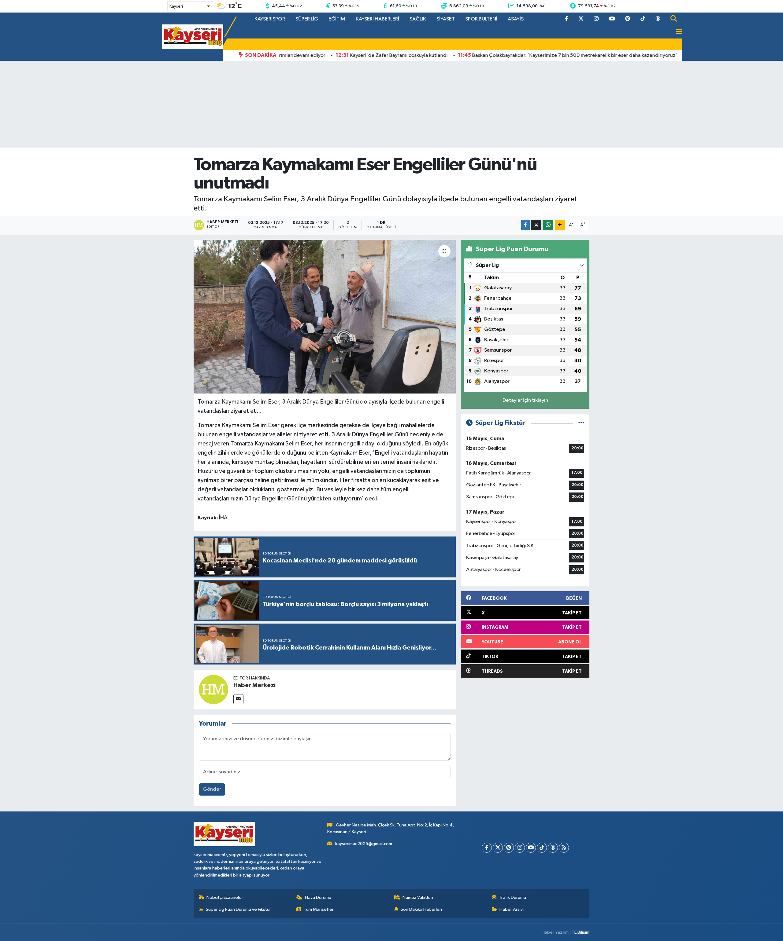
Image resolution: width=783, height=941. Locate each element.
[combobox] (190, 6)
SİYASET (445, 19)
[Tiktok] (542, 848)
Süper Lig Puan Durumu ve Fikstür (238, 909)
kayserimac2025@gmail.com (363, 843)
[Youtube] (531, 848)
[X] (498, 848)
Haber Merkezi (254, 685)
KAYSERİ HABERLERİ (377, 19)
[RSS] (564, 848)
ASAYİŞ (516, 19)
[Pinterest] (509, 848)
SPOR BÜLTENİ (481, 19)
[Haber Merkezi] (213, 689)
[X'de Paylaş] (536, 225)
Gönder (212, 789)
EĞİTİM (336, 19)
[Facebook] (487, 848)
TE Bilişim (580, 932)
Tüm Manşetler (319, 909)
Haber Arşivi (511, 909)
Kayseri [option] (176, 6)
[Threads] (553, 848)
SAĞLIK (418, 19)
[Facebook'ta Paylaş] (525, 225)
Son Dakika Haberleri (421, 909)
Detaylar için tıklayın (525, 400)
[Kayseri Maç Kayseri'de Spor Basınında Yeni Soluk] (192, 36)
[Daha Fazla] (560, 225)
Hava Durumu (318, 897)
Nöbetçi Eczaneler (224, 897)
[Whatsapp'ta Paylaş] (548, 225)
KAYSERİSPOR (269, 19)
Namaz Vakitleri (418, 897)
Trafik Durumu (512, 897)
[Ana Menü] (676, 32)
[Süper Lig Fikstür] (581, 423)
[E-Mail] (238, 699)
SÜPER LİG (306, 19)
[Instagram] (520, 848)
